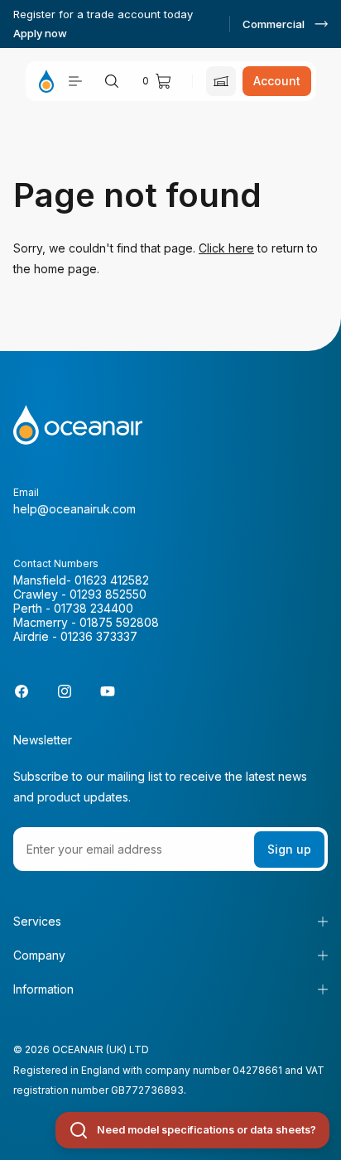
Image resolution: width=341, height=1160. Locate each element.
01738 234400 (93, 608)
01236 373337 (98, 636)
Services (37, 921)
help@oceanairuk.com (74, 509)
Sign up (289, 849)
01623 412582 (111, 580)
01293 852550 (108, 594)
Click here (226, 248)
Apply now (40, 33)
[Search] (112, 81)
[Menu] (75, 81)
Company (39, 955)
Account (276, 81)
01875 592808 (119, 622)
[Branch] (221, 81)
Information (43, 989)
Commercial (274, 24)
